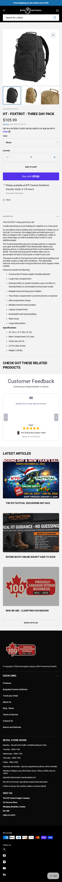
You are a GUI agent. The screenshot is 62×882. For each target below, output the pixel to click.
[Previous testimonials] (6, 417)
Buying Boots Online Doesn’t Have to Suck (30, 557)
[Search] (55, 17)
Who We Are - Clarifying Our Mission (27, 610)
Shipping (6, 124)
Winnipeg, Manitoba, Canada (14, 807)
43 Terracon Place (10, 802)
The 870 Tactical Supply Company (16, 798)
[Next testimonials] (56, 417)
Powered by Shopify (48, 666)
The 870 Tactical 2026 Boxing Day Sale (28, 503)
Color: (5, 136)
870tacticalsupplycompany (24, 666)
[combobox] (31, 17)
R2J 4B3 (6, 811)
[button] (4, 10)
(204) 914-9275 (9, 815)
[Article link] (31, 483)
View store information (14, 193)
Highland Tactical (10, 109)
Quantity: (6, 150)
